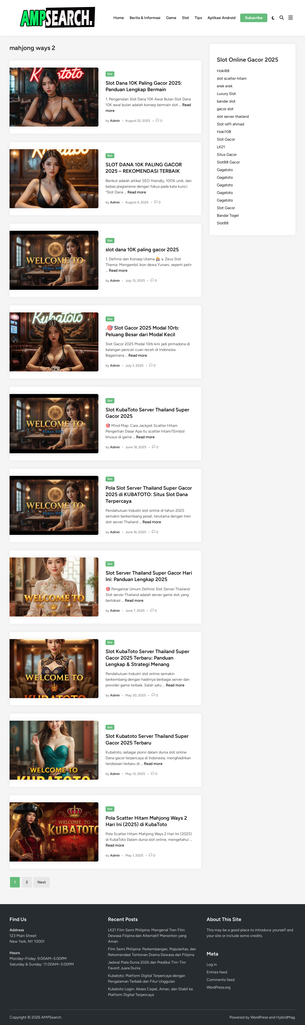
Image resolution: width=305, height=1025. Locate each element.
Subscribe (254, 17)
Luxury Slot (226, 93)
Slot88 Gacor (228, 162)
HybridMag (285, 1017)
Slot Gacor (226, 139)
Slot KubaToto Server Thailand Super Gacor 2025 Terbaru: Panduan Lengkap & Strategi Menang (147, 657)
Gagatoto (225, 170)
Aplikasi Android (221, 17)
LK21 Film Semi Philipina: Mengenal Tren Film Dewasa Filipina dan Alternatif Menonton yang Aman (147, 936)
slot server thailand (233, 116)
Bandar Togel (228, 215)
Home (118, 17)
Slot (185, 17)
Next (41, 882)
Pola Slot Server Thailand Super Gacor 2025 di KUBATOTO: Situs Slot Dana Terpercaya (149, 494)
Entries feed (217, 972)
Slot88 (223, 223)
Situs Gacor (227, 154)
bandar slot (226, 101)
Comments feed (220, 979)
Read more (136, 192)
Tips (198, 17)
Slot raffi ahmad (230, 124)
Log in (212, 964)
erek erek (225, 86)
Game (171, 17)
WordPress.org (218, 987)
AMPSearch (51, 1017)
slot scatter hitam (232, 78)
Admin (115, 121)
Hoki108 (224, 131)
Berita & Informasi (145, 17)
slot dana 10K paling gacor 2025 (142, 249)
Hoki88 (223, 71)
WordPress (259, 1017)
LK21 (221, 147)
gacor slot (225, 109)
